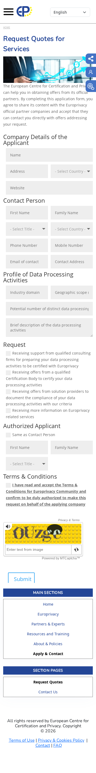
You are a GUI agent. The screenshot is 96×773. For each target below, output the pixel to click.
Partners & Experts (48, 623)
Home (6, 27)
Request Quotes (48, 681)
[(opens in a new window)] (90, 86)
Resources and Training (48, 633)
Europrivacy (48, 614)
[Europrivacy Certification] (25, 11)
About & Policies (48, 643)
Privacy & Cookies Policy (61, 740)
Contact (42, 745)
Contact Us (48, 691)
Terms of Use (22, 740)
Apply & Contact (48, 653)
